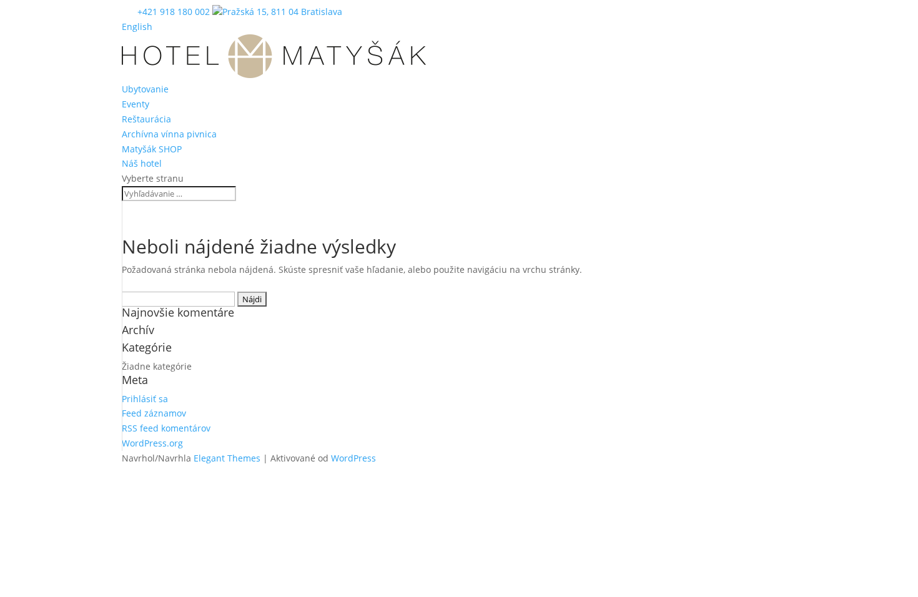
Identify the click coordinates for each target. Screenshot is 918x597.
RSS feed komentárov (166, 428)
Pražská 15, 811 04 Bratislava (282, 11)
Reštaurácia (146, 119)
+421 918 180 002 (174, 11)
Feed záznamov (154, 413)
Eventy (135, 104)
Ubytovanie (145, 89)
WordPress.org (152, 443)
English (137, 26)
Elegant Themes (227, 458)
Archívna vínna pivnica (169, 134)
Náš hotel (142, 163)
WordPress (353, 458)
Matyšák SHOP (152, 149)
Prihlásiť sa (145, 399)
